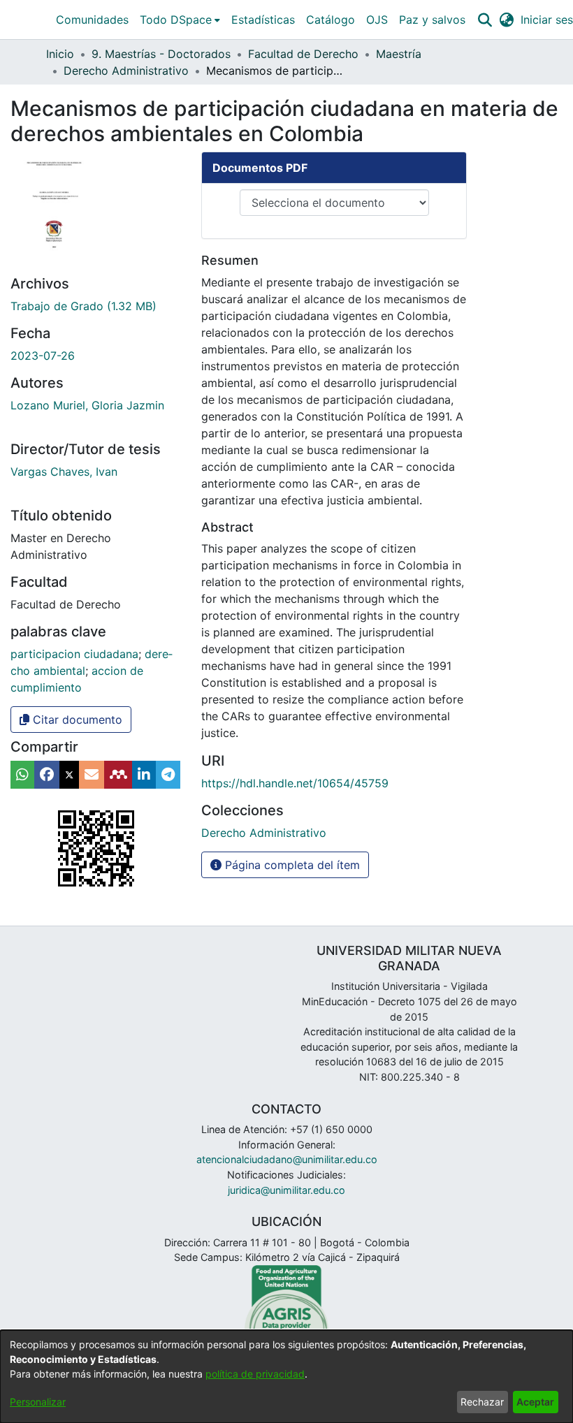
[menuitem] (180, 20)
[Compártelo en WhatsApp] (22, 775)
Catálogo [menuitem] (330, 20)
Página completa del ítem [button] (291, 865)
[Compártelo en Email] (91, 775)
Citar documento (75, 720)
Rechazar (482, 1402)
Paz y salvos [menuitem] (432, 20)
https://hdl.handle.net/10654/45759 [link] (295, 783)
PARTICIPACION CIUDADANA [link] (74, 654)
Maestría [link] (398, 54)
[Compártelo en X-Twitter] (69, 775)
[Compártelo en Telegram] (168, 775)
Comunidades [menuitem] (92, 20)
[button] (484, 19)
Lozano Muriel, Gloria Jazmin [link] (87, 405)
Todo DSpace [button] (176, 20)
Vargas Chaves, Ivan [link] (63, 472)
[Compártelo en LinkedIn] (144, 775)
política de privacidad (255, 1374)
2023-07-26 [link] (42, 356)
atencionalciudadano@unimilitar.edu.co (286, 1159)
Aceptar (535, 1402)
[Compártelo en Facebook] (46, 775)
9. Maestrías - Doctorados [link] (161, 54)
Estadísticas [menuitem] (263, 20)
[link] (83, 306)
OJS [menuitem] (377, 20)
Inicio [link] (60, 54)
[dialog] (286, 1376)
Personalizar (38, 1402)
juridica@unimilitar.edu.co (286, 1190)
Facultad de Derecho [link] (303, 54)
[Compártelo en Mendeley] (118, 775)
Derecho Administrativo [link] (126, 71)
